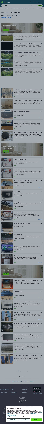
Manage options (13, 419)
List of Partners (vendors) (11, 415)
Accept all (36, 419)
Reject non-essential (25, 419)
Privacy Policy (33, 413)
